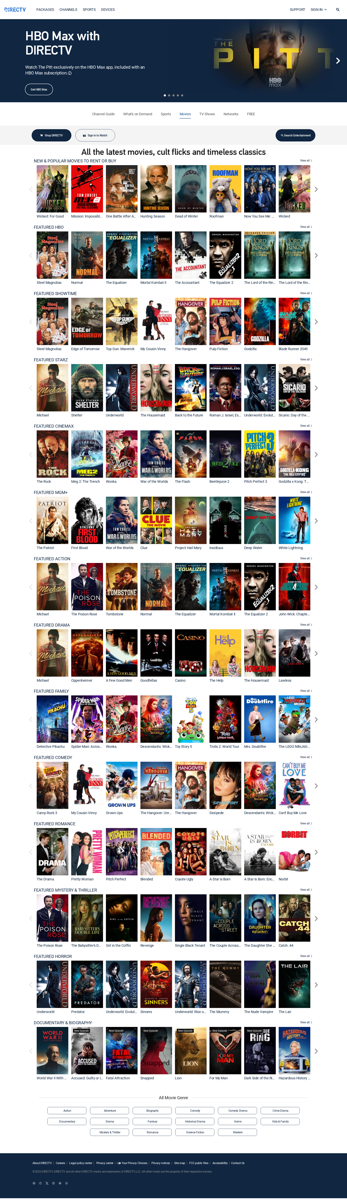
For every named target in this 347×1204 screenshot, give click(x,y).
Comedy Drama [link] (237, 1111)
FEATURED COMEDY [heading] (53, 757)
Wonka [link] (111, 481)
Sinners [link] (146, 1011)
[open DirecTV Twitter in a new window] (47, 1183)
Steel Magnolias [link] (49, 282)
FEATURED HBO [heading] (49, 227)
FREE (251, 113)
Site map (179, 1163)
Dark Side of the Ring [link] (260, 1078)
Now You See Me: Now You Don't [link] (269, 216)
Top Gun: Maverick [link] (120, 348)
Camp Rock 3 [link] (47, 812)
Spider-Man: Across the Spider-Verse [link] (99, 746)
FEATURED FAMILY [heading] (51, 691)
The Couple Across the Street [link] (232, 945)
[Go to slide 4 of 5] (178, 95)
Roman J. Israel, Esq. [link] (225, 415)
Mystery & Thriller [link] (110, 1132)
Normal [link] (77, 282)
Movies (185, 113)
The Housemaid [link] (152, 415)
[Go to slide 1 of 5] (165, 95)
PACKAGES (45, 9)
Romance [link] (152, 1132)
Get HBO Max (39, 89)
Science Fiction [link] (195, 1132)
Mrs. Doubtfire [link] (255, 746)
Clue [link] (143, 547)
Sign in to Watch (97, 135)
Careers (60, 1163)
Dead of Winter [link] (186, 216)
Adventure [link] (110, 1111)
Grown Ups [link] (114, 812)
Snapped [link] (147, 1078)
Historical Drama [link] (195, 1121)
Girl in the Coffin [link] (118, 945)
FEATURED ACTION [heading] (52, 559)
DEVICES (108, 9)
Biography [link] (152, 1111)
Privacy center (104, 1163)
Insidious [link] (216, 547)
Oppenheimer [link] (81, 680)
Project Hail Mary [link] (188, 547)
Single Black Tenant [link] (190, 945)
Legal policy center (80, 1163)
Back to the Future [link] (189, 415)
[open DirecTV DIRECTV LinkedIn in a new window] (34, 1183)
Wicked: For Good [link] (50, 216)
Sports (166, 113)
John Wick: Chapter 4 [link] (295, 614)
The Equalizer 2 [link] (221, 282)
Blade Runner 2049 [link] (293, 348)
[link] (52, 188)
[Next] (338, 60)
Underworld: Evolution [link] (261, 415)
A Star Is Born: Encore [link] (260, 879)
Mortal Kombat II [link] (153, 282)
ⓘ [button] (70, 73)
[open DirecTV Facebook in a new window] (40, 1183)
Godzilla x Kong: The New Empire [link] (304, 481)
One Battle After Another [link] (125, 216)
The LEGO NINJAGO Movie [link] (299, 746)
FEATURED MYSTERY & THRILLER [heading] (65, 890)
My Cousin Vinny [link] (153, 348)
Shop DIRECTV (54, 135)
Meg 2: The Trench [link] (85, 481)
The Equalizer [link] (116, 282)
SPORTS (89, 9)
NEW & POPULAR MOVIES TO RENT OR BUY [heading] (75, 161)
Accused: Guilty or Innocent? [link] (93, 1078)
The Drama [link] (45, 879)
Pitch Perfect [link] (116, 879)
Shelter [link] (76, 415)
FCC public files (198, 1163)
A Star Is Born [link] (219, 879)
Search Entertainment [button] (297, 135)
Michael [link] (43, 415)
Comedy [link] (195, 1111)
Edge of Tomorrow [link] (85, 348)
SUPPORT (297, 9)
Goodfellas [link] (148, 680)
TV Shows (207, 113)
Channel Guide (103, 113)
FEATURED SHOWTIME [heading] (55, 293)
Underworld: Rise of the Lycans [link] (198, 1011)
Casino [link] (180, 680)
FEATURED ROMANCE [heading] (54, 824)
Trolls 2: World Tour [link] (224, 746)
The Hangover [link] (186, 348)
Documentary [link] (67, 1121)
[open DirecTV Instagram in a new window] (53, 1183)
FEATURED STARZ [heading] (51, 360)
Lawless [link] (285, 680)
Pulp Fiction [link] (218, 348)
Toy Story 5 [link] (183, 746)
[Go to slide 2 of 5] (169, 95)
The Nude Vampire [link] (258, 1011)
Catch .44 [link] (286, 945)
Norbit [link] (283, 879)
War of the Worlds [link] (154, 481)
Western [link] (238, 1132)
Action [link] (67, 1111)
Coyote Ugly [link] (184, 879)
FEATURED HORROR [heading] (53, 956)
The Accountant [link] (187, 282)
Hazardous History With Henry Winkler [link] (308, 1078)
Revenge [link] (147, 945)
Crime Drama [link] (280, 1111)
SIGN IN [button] (317, 9)
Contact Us (238, 1163)
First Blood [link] (79, 547)
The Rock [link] (44, 481)
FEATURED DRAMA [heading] (52, 625)
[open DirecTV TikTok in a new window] (66, 1183)
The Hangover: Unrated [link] (158, 812)
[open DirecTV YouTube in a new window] (60, 1183)
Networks (231, 113)
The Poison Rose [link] (84, 614)
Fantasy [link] (152, 1121)
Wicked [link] (284, 216)
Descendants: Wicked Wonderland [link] (166, 746)
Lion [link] (178, 1078)
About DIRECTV (42, 1163)
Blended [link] (146, 879)
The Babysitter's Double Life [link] (92, 945)
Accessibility (220, 1163)
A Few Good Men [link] (119, 680)
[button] (338, 9)
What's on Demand (137, 113)
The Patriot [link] (45, 547)
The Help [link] (216, 680)
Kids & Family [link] (280, 1121)
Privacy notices (160, 1163)
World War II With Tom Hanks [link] (59, 1078)
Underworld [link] (115, 415)
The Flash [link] (182, 481)
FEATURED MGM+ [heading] (51, 492)
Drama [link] (110, 1121)
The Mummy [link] (219, 1011)
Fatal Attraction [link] (118, 1078)
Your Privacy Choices (134, 1163)
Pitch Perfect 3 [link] (255, 481)
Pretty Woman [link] (82, 879)
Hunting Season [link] (152, 216)
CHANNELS (68, 9)
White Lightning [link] (291, 547)
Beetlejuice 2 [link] (219, 481)
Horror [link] (237, 1121)
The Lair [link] (285, 1011)
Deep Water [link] (253, 547)
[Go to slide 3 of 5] (173, 95)
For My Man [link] (218, 1078)
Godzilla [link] (250, 348)
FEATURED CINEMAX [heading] (54, 426)
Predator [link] (78, 1011)
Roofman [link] (216, 216)
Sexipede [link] (216, 812)
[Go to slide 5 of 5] (182, 95)
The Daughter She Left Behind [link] (267, 945)
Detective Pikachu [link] (51, 746)
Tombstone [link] (114, 614)
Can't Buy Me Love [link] (293, 812)
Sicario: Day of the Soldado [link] (299, 415)
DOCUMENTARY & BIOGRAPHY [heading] (63, 1022)
